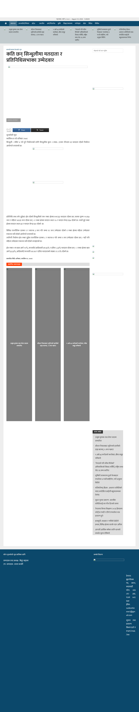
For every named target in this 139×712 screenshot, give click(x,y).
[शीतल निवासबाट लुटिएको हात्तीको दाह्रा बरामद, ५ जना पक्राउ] (28, 30)
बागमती (8, 50)
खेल (84, 23)
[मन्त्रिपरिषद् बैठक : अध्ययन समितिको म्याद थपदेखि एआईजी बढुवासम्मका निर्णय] (116, 30)
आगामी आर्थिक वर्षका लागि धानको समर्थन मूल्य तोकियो (107, 531)
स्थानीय (41, 23)
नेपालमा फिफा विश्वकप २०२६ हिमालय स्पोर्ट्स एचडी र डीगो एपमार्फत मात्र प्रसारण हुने (108, 512)
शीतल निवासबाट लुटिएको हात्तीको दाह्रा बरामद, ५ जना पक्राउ (37, 32)
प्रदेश (33, 23)
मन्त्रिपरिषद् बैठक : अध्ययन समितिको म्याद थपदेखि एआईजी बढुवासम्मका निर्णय (126, 33)
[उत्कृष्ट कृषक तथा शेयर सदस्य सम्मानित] (6, 30)
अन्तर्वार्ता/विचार (23, 23)
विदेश (90, 23)
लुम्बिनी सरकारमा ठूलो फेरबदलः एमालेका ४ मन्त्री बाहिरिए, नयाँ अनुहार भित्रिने (104, 33)
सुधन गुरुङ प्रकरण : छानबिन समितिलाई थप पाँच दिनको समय (106, 501)
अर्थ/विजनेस (51, 23)
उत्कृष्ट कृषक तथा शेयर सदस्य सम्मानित (16, 30)
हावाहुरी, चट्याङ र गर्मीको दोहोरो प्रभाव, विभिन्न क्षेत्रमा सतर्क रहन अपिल (108, 522)
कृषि (59, 23)
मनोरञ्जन (77, 23)
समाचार (13, 23)
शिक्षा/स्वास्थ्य (67, 23)
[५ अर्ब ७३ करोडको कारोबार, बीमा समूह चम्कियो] (50, 30)
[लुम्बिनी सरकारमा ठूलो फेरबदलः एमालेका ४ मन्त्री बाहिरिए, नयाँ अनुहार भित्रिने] (94, 30)
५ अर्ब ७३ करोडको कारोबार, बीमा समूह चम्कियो (59, 32)
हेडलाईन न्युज (18, 50)
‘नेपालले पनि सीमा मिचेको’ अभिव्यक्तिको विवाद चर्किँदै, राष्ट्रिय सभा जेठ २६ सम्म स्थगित (81, 34)
